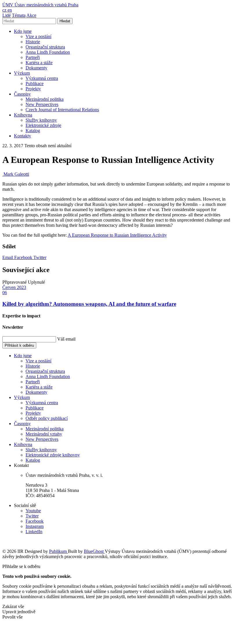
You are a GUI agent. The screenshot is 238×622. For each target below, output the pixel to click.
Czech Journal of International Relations (62, 109)
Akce (31, 15)
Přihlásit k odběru (19, 345)
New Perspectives (42, 104)
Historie (33, 41)
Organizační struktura (45, 46)
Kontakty (22, 135)
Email (8, 257)
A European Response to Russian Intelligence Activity (117, 235)
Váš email (66, 339)
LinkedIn (34, 531)
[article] (15, 174)
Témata (19, 15)
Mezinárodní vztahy (44, 434)
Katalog (33, 130)
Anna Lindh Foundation (48, 52)
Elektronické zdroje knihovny (53, 454)
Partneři (33, 57)
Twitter (39, 257)
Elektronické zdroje (43, 125)
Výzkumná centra (42, 78)
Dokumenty (36, 67)
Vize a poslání (38, 36)
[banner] (40, 4)
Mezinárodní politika (45, 99)
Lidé (6, 15)
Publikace (35, 83)
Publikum (58, 551)
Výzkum (22, 73)
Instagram (35, 526)
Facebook (23, 257)
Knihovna (23, 114)
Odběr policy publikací (47, 418)
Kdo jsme (23, 31)
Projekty (33, 88)
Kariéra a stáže (39, 62)
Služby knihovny (41, 120)
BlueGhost (94, 551)
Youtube (33, 510)
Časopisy (22, 93)
